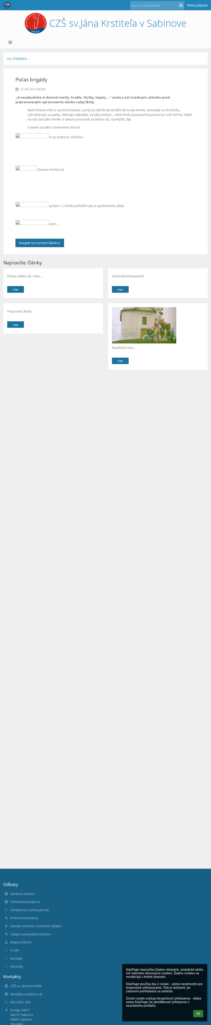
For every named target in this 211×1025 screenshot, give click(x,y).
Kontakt (16, 958)
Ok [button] (198, 1013)
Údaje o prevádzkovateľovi (30, 934)
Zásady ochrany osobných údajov (36, 926)
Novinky (16, 966)
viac (16, 289)
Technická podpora (25, 901)
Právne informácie (24, 918)
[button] (7, 5)
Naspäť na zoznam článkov (39, 242)
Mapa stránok (21, 942)
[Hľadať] (181, 5)
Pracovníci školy (19, 311)
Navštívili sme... (123, 347)
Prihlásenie (197, 5)
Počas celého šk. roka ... (25, 276)
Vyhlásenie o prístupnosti (29, 910)
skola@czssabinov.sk (26, 994)
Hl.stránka (17, 58)
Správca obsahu (22, 893)
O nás (14, 950)
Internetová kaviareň (128, 276)
